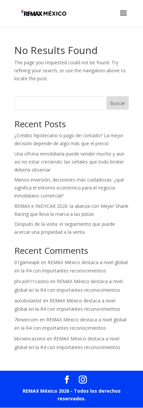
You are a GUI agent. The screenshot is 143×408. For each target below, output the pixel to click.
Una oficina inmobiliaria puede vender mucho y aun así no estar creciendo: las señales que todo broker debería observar (69, 162)
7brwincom (26, 319)
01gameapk (27, 262)
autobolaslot (28, 300)
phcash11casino (31, 281)
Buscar (117, 103)
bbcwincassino (30, 338)
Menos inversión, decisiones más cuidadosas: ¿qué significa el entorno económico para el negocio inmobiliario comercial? (69, 188)
